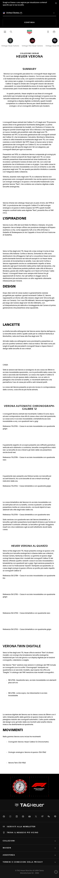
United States (13, 13)
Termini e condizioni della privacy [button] (23, 862)
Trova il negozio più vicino (22, 833)
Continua (40, 22)
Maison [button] (7, 848)
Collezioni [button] (9, 841)
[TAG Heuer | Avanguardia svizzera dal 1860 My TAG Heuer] (29, 805)
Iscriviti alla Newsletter (21, 827)
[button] (48, 32)
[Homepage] (29, 31)
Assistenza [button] (9, 855)
